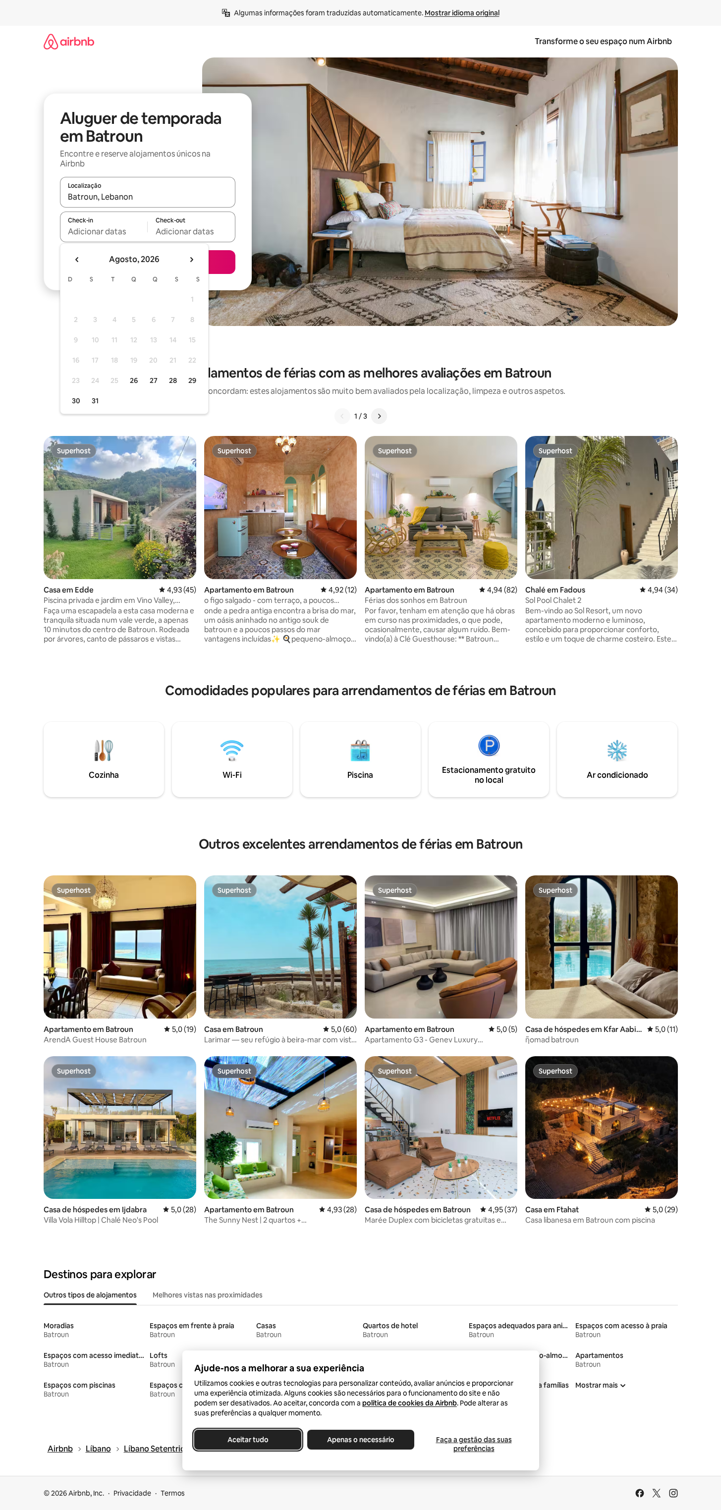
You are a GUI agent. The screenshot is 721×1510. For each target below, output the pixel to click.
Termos (173, 1493)
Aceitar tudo (247, 1439)
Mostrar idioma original (462, 12)
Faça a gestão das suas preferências (473, 1444)
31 (95, 400)
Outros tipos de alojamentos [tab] (90, 1295)
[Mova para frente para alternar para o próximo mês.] (191, 260)
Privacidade (132, 1493)
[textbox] (104, 231)
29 (192, 380)
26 (134, 380)
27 (154, 380)
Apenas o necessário (360, 1439)
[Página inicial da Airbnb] (69, 41)
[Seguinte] (379, 416)
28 (173, 380)
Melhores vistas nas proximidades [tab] (208, 1295)
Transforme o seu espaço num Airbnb (603, 41)
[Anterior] (342, 416)
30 (76, 400)
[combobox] (147, 197)
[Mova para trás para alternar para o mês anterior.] (77, 260)
